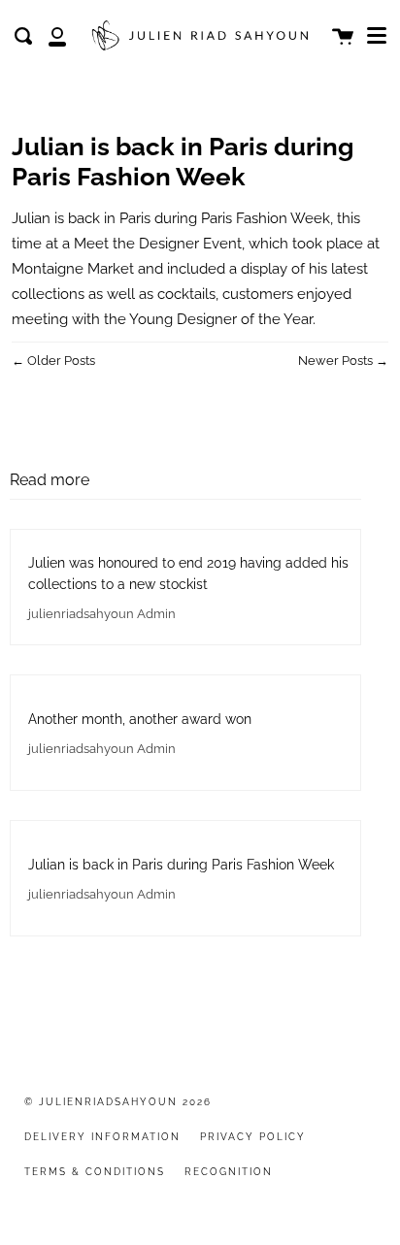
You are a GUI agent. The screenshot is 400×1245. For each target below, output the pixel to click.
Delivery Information (102, 1136)
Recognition (228, 1171)
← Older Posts (53, 360)
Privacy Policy (253, 1136)
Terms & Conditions (94, 1171)
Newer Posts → (343, 360)
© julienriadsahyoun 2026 (118, 1102)
